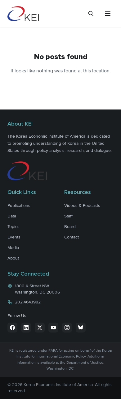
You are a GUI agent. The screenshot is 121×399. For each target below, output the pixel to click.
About (13, 258)
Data (11, 216)
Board (70, 226)
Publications (18, 205)
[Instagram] (67, 327)
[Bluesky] (81, 327)
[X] (40, 327)
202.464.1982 (28, 302)
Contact (71, 237)
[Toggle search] (90, 14)
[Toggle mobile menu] (107, 13)
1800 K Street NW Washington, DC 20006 (37, 289)
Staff (68, 216)
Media (13, 247)
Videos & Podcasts (82, 205)
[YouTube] (53, 327)
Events (13, 237)
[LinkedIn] (26, 327)
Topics (13, 226)
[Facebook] (12, 327)
